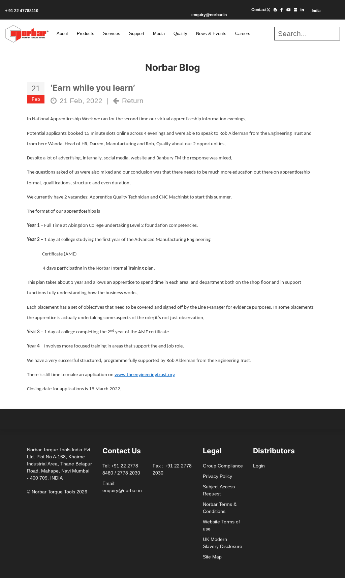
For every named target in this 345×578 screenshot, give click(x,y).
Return (133, 100)
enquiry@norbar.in (209, 14)
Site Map (212, 556)
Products (85, 33)
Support (136, 33)
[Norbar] (27, 33)
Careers (242, 33)
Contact (258, 9)
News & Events (211, 33)
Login (259, 465)
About (62, 33)
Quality (180, 33)
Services (111, 33)
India (316, 10)
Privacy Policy (217, 476)
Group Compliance (223, 465)
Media (159, 33)
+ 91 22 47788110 (21, 10)
